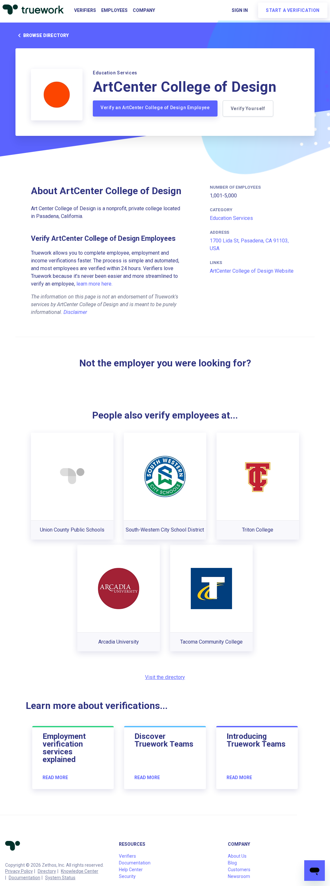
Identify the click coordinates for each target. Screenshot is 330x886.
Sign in (240, 10)
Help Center (131, 869)
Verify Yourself (248, 108)
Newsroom (239, 876)
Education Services (231, 218)
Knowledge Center (79, 871)
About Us (237, 856)
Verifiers (85, 10)
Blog (232, 862)
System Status (60, 877)
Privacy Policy (19, 871)
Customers (239, 869)
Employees (114, 10)
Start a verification (293, 10)
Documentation (24, 877)
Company (144, 10)
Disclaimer (75, 312)
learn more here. (94, 284)
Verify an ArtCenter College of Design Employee (155, 107)
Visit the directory (165, 677)
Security (127, 876)
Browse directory (46, 35)
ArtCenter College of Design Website (252, 271)
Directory (47, 871)
